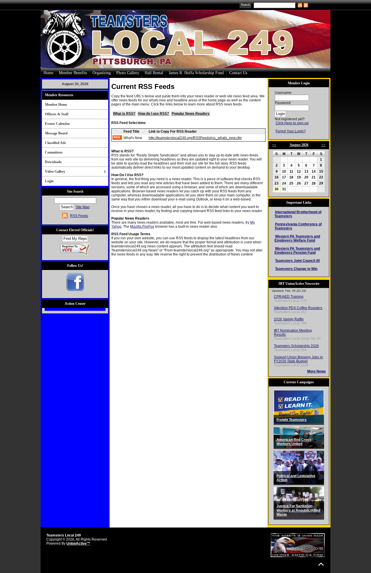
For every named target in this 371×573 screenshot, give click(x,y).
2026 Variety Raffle (289, 319)
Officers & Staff (56, 114)
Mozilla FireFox (142, 227)
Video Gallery (55, 171)
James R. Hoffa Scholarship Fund (196, 73)
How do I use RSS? (153, 114)
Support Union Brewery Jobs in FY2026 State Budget (298, 359)
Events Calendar (57, 124)
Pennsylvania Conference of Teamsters (298, 226)
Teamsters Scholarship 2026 (296, 346)
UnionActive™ (78, 543)
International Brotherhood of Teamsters (297, 214)
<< (274, 145)
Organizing (101, 73)
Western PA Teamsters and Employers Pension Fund (297, 251)
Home (48, 73)
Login (49, 181)
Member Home (56, 105)
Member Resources (59, 95)
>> (323, 145)
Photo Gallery (127, 73)
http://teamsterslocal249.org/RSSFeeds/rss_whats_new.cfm (195, 138)
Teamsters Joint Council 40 (297, 261)
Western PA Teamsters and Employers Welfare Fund (297, 238)
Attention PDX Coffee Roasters (298, 308)
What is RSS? (124, 114)
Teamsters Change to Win (296, 269)
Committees (54, 152)
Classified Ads (55, 143)
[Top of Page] (321, 564)
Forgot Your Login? (291, 131)
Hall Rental (154, 73)
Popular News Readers (191, 114)
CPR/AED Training (288, 297)
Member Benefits (73, 73)
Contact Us (238, 73)
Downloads (53, 162)
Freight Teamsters (292, 420)
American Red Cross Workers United (294, 442)
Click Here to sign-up (292, 123)
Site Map (83, 207)
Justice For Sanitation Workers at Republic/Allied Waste (298, 510)
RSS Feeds (79, 216)
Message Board (56, 133)
